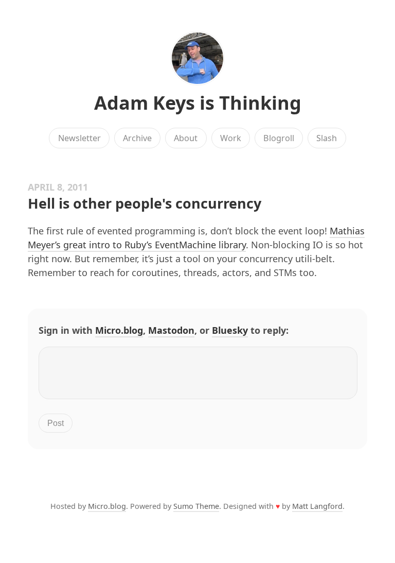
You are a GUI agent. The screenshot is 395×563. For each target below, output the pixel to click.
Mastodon (171, 330)
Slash (326, 138)
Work (230, 138)
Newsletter (79, 138)
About (186, 138)
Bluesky (230, 330)
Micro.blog (119, 330)
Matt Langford (317, 506)
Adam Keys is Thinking (197, 102)
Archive (137, 138)
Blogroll (278, 138)
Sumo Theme (196, 506)
